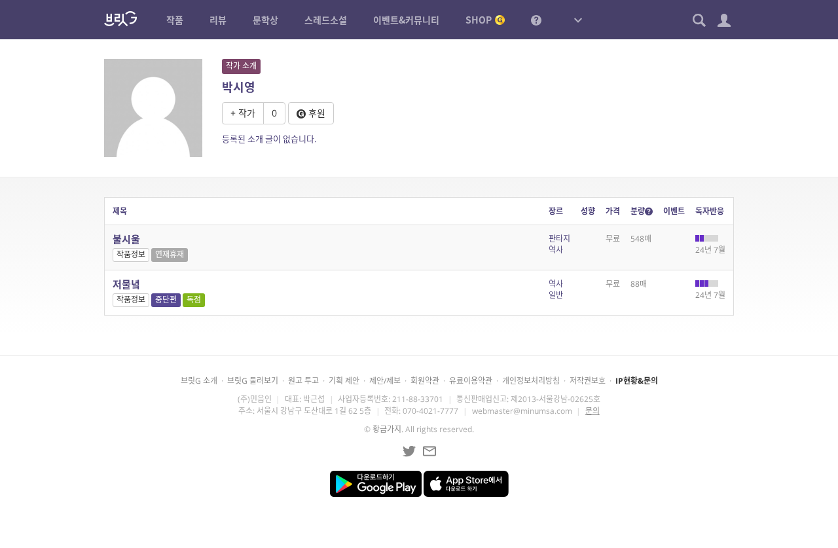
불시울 (126, 239)
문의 (592, 410)
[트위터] (409, 451)
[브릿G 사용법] (536, 19)
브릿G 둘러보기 (252, 380)
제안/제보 (385, 380)
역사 (556, 249)
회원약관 (424, 380)
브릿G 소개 (199, 380)
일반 (556, 295)
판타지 (559, 238)
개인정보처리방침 (531, 380)
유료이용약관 (470, 380)
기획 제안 (344, 380)
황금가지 (387, 429)
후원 (315, 113)
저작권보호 (588, 380)
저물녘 (126, 284)
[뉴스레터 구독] (429, 451)
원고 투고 (303, 380)
